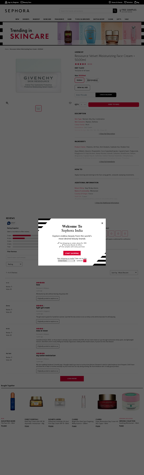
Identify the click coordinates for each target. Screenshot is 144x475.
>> (85, 261)
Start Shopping (72, 253)
